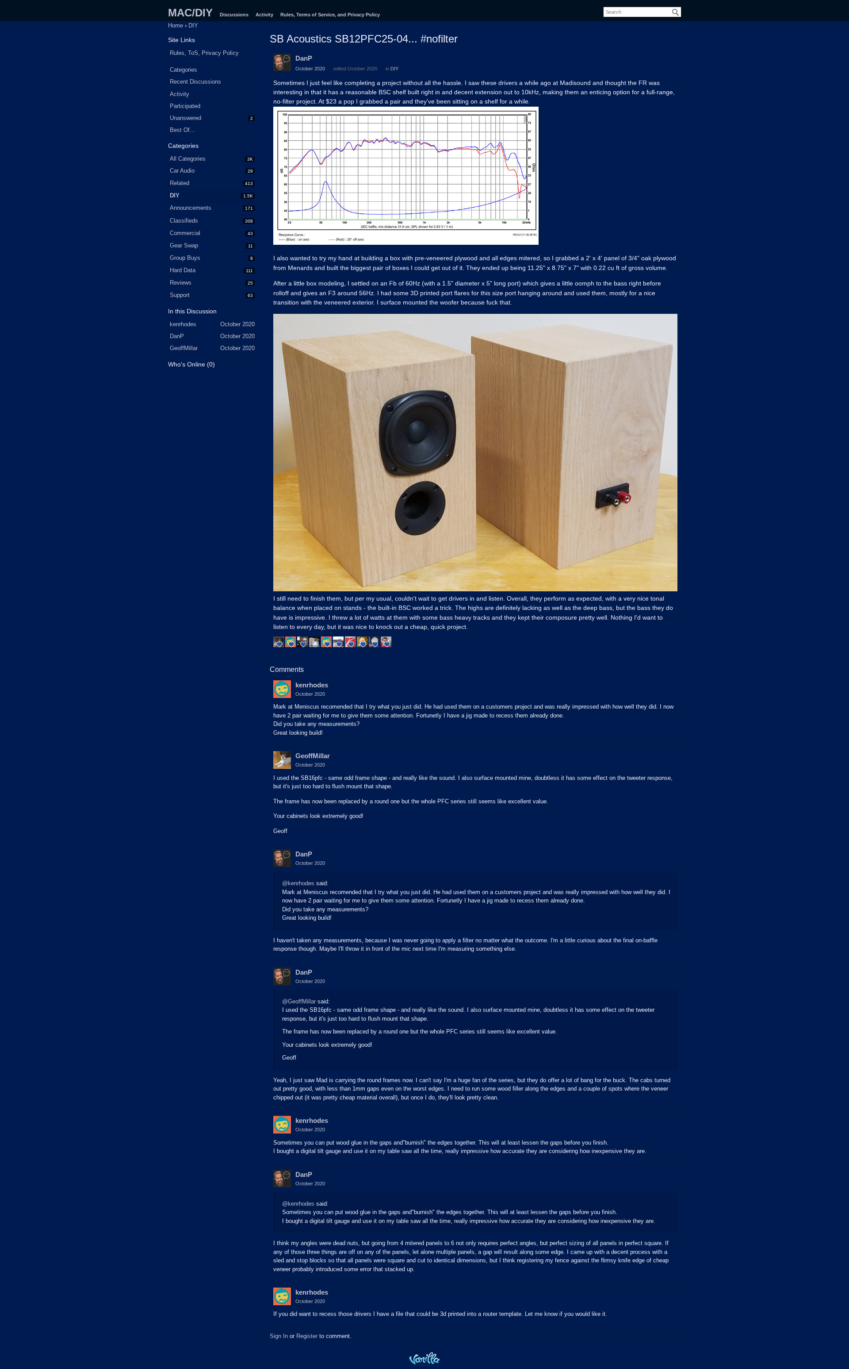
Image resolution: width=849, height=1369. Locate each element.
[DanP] (282, 62)
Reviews (180, 282)
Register (306, 1336)
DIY (175, 195)
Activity (264, 14)
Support (180, 295)
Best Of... (182, 130)
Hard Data (182, 270)
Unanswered (185, 118)
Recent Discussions (195, 81)
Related (179, 183)
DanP (303, 58)
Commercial (185, 233)
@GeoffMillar (299, 1001)
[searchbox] (642, 12)
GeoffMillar (312, 756)
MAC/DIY (190, 13)
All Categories (188, 158)
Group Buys (185, 258)
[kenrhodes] (282, 689)
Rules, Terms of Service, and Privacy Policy (330, 14)
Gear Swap (184, 245)
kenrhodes (311, 685)
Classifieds (184, 220)
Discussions (234, 14)
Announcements (190, 207)
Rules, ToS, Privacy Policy (204, 53)
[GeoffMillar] (282, 760)
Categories (183, 69)
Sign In (279, 1336)
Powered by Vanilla (424, 1359)
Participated (185, 106)
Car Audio (182, 170)
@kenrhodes (298, 883)
